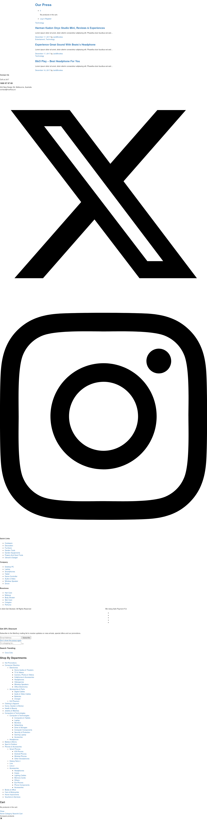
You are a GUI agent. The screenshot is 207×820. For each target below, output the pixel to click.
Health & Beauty (11, 708)
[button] (1, 819)
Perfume (8, 604)
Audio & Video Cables (22, 694)
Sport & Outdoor (11, 744)
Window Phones (20, 756)
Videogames (19, 682)
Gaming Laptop (20, 734)
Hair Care (8, 592)
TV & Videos (19, 672)
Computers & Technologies (15, 713)
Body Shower (10, 597)
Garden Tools (10, 550)
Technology (39, 23)
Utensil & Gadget (11, 557)
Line (11, 763)
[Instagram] (103, 534)
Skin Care (8, 600)
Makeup (8, 595)
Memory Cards (20, 778)
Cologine (8, 602)
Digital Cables (19, 691)
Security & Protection (22, 732)
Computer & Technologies (19, 715)
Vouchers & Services (12, 797)
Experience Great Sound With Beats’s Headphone (65, 44)
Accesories (18, 737)
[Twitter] (103, 297)
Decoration (9, 545)
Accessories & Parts (17, 689)
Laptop (7, 569)
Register (48, 18)
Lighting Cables (20, 775)
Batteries (17, 696)
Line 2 (12, 766)
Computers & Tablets (22, 718)
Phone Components (21, 785)
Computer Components (23, 730)
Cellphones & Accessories (24, 677)
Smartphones (10, 571)
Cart (20, 813)
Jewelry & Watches (12, 710)
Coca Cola (9, 652)
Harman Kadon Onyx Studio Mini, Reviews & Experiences (70, 28)
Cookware (8, 543)
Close (2, 811)
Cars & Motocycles (12, 792)
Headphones (19, 679)
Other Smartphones (21, 758)
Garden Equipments (12, 552)
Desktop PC (9, 567)
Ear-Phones (18, 782)
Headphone (14, 739)
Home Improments (12, 794)
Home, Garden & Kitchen (14, 706)
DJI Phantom (14, 701)
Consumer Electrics (12, 665)
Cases (16, 773)
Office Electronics (21, 687)
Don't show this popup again (10, 640)
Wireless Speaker (11, 581)
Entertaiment (40, 39)
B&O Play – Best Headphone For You (57, 61)
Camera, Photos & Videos (24, 675)
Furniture (8, 548)
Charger (17, 698)
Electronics (14, 667)
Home (2, 813)
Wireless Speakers (21, 684)
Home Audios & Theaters (23, 670)
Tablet (7, 574)
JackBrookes (58, 37)
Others (17, 780)
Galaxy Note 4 (15, 761)
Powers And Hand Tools (14, 555)
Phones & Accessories (13, 746)
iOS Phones (18, 751)
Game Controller (11, 576)
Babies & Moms (11, 742)
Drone (7, 583)
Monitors (17, 722)
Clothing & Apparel (12, 703)
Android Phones (20, 754)
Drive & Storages (20, 727)
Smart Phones (15, 749)
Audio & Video (10, 578)
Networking (18, 725)
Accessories (14, 768)
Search (15, 813)
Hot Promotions (11, 663)
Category (8, 813)
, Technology (50, 39)
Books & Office (10, 790)
